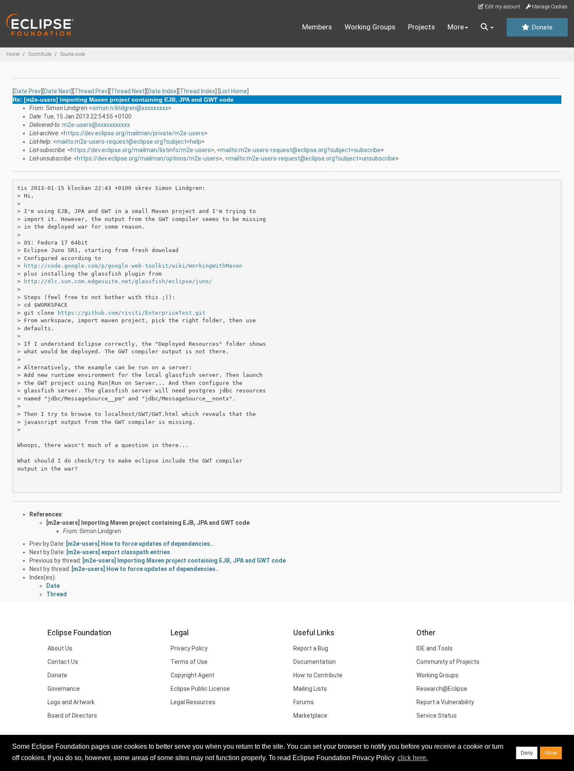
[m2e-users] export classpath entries (118, 552)
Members (317, 27)
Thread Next (128, 91)
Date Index (162, 91)
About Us (59, 648)
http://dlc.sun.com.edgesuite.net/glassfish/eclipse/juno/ (118, 281)
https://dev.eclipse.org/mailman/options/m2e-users (148, 158)
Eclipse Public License (200, 688)
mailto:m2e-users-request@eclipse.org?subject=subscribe (300, 150)
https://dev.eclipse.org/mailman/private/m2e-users (134, 133)
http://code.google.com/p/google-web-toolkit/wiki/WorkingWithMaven (133, 266)
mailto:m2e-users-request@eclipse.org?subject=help (128, 141)
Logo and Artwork (71, 702)
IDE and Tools (434, 648)
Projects (421, 27)
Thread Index (197, 91)
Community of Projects (447, 661)
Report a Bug (310, 648)
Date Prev (27, 91)
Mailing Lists (310, 688)
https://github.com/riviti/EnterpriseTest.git (131, 313)
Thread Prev (91, 91)
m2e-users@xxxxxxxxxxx (96, 124)
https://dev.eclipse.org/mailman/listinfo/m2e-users (141, 150)
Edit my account (502, 7)
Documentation (314, 661)
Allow (551, 753)
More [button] (456, 27)
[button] (487, 27)
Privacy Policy (189, 648)
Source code (72, 54)
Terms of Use (189, 661)
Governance (63, 688)
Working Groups (370, 27)
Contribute (39, 54)
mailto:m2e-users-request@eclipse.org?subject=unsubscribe (311, 158)
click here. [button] (413, 757)
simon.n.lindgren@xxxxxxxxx (130, 108)
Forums (303, 702)
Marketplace (310, 715)
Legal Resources (193, 702)
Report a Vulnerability (445, 702)
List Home (233, 91)
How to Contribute (317, 675)
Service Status (436, 715)
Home (12, 54)
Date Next (57, 91)
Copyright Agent (192, 675)
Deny (527, 753)
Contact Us (62, 661)
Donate (541, 27)
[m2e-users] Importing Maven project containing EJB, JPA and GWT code (148, 522)
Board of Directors (72, 715)
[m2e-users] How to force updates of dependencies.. (139, 543)
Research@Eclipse (441, 688)
